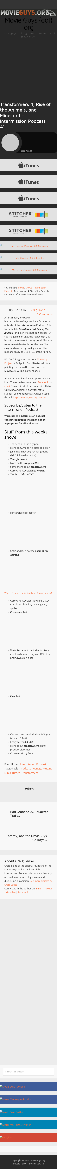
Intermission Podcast (33, 764)
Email (39, 888)
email (7, 386)
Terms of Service (35, 1163)
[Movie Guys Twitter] (28, 1112)
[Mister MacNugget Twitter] (28, 1124)
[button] (28, 4)
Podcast (26, 768)
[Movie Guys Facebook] (28, 1086)
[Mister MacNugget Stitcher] (28, 214)
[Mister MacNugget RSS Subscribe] (28, 269)
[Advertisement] (28, 68)
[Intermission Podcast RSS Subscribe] (28, 245)
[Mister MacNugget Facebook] (28, 1099)
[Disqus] (28, 939)
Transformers (29, 773)
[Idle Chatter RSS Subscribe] (28, 257)
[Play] (10, 142)
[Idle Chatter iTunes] (28, 165)
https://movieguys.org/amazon (30, 397)
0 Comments (45, 314)
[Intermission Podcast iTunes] (28, 198)
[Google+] (28, 1137)
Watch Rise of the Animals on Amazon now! (28, 593)
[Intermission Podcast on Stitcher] (28, 231)
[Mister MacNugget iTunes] (28, 181)
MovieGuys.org (38, 1160)
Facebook (43, 382)
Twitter (48, 888)
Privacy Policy (19, 1163)
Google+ (10, 892)
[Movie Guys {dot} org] (28, 14)
